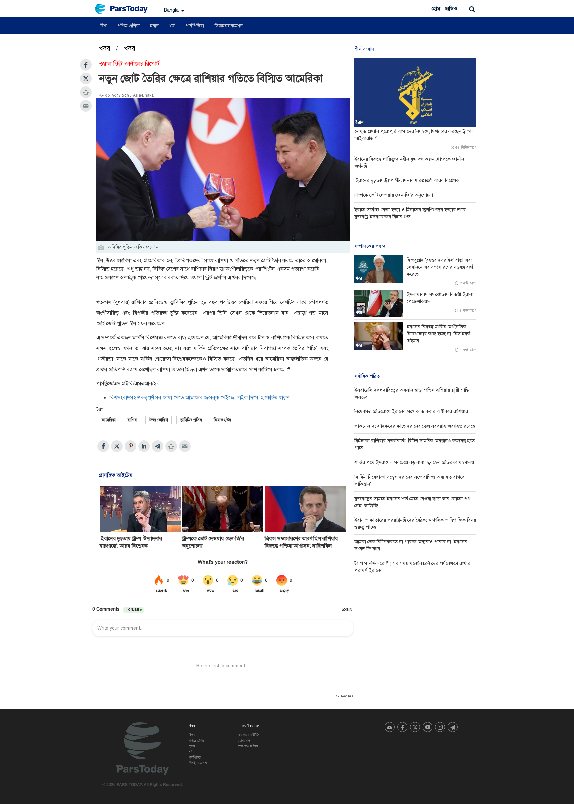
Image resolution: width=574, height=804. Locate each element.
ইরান (154, 26)
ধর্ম (172, 26)
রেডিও (451, 8)
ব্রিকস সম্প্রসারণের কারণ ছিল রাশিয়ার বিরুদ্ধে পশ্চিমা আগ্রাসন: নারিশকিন (301, 542)
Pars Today (125, 8)
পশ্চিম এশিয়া (128, 26)
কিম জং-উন (222, 420)
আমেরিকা (109, 420)
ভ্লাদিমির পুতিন (191, 420)
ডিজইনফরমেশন (229, 26)
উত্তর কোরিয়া (158, 420)
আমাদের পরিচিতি (248, 735)
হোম (435, 8)
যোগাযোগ (244, 740)
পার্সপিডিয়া (194, 26)
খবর (105, 48)
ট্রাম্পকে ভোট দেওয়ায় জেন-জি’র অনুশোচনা (213, 542)
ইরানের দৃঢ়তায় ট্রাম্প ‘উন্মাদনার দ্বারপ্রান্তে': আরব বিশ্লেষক (131, 542)
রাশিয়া (132, 420)
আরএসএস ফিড (248, 746)
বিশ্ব (103, 26)
